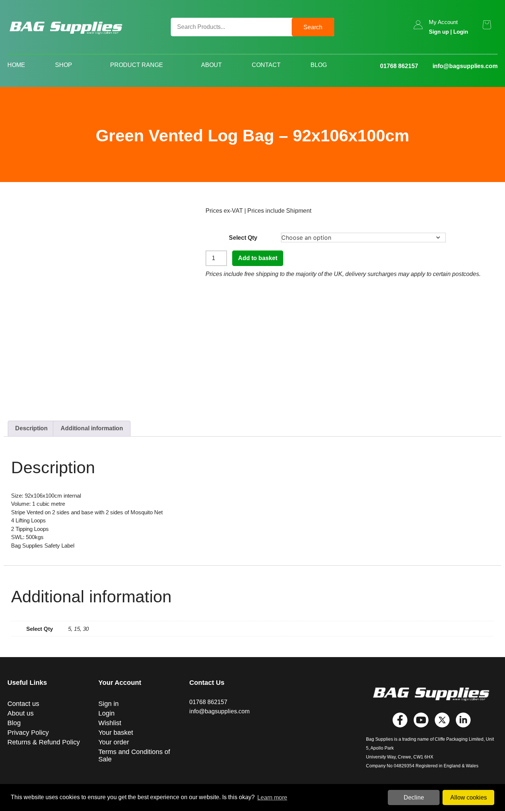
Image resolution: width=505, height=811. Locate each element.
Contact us (23, 703)
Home (16, 65)
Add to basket (257, 258)
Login (106, 713)
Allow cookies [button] (468, 797)
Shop (63, 65)
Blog (319, 65)
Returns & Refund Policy (43, 742)
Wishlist (109, 723)
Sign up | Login (448, 31)
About (211, 65)
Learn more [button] (272, 797)
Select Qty (243, 238)
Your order (113, 742)
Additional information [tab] (92, 428)
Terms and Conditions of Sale (134, 755)
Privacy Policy (28, 732)
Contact (266, 65)
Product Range (136, 65)
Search (313, 27)
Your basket (115, 732)
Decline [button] (414, 797)
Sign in (108, 703)
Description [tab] (31, 428)
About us (20, 713)
